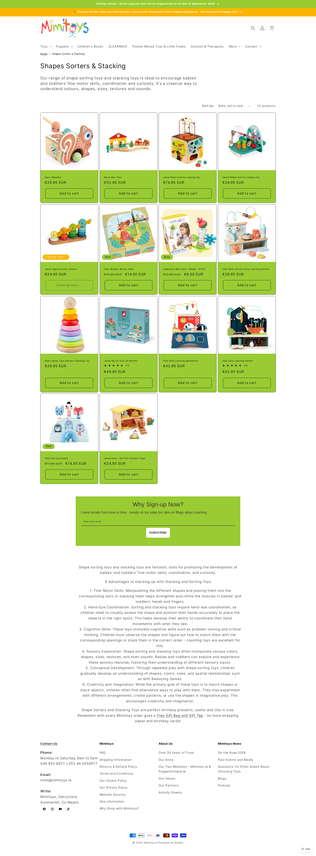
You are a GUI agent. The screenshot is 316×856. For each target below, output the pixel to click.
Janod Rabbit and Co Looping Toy (241, 177)
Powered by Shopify (171, 842)
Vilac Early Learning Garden (237, 360)
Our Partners (169, 785)
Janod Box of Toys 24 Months (120, 360)
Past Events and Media (235, 759)
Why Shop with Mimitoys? (119, 808)
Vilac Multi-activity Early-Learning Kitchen (245, 269)
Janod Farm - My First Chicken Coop (124, 458)
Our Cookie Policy (113, 780)
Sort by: (208, 106)
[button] (45, 46)
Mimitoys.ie (151, 842)
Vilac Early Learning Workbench (180, 360)
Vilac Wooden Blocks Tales (118, 269)
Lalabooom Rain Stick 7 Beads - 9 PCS (184, 269)
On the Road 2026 (232, 752)
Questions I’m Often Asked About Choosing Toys (243, 769)
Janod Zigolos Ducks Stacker (61, 269)
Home (43, 53)
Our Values (167, 778)
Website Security (113, 794)
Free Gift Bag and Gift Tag (180, 715)
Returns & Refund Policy (118, 766)
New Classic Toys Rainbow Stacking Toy (67, 360)
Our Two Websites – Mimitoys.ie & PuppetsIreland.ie (185, 769)
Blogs (222, 778)
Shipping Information (116, 759)
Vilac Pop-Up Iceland (56, 458)
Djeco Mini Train (113, 177)
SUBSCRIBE (158, 532)
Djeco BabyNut (53, 177)
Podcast (224, 785)
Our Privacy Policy (114, 787)
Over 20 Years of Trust (176, 752)
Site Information (112, 801)
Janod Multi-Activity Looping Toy (181, 177)
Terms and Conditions (116, 773)
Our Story (166, 759)
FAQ (102, 752)
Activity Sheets (170, 792)
